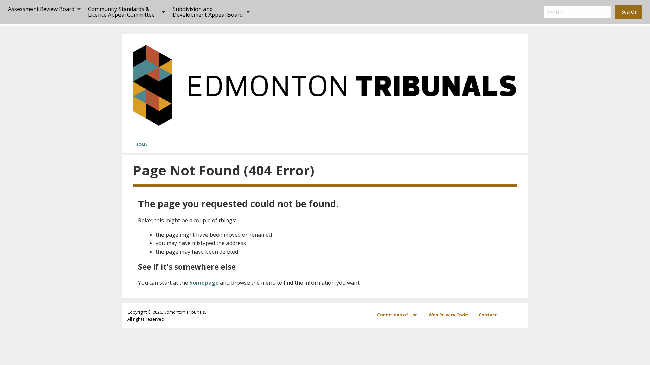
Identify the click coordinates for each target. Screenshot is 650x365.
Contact (488, 315)
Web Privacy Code (448, 315)
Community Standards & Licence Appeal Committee (121, 11)
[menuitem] (43, 12)
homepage (204, 282)
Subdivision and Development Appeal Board (208, 11)
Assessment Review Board (41, 9)
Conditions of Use (397, 315)
